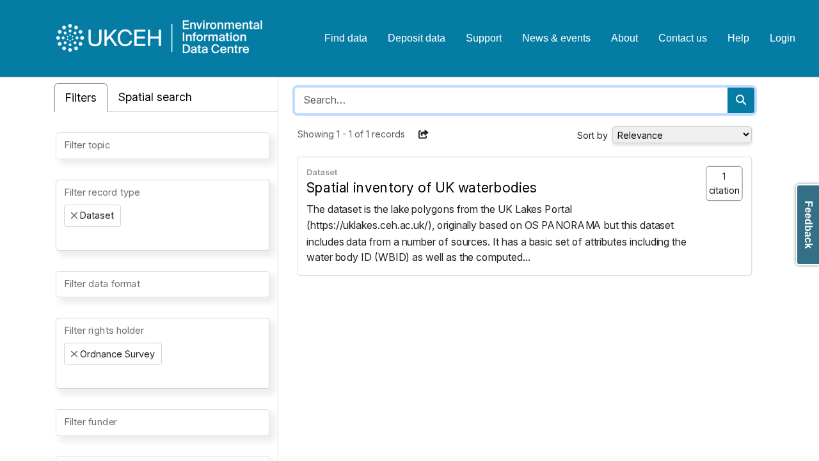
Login (782, 38)
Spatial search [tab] (155, 97)
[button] (423, 134)
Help (738, 38)
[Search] (741, 100)
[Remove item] (74, 215)
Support (484, 38)
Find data (345, 38)
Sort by (592, 135)
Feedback (808, 225)
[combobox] (162, 145)
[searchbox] (68, 144)
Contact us (682, 38)
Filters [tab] (81, 97)
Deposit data (416, 38)
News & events (556, 38)
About (624, 38)
